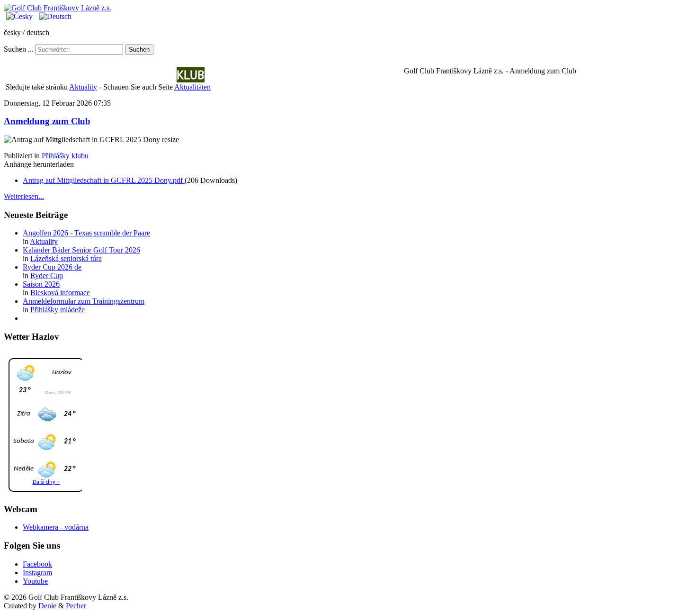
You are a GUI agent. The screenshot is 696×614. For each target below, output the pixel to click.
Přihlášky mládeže (57, 310)
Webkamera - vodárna (56, 527)
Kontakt (325, 74)
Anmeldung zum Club (47, 121)
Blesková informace (60, 293)
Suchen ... (19, 49)
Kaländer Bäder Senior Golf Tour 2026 (81, 250)
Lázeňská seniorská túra (66, 258)
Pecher (76, 606)
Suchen (139, 49)
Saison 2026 (41, 284)
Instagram (37, 573)
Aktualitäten (137, 74)
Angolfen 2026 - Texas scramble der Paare (86, 233)
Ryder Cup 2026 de (52, 267)
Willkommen (60, 74)
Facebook (37, 564)
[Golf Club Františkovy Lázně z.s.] (57, 8)
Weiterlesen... (24, 196)
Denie (47, 606)
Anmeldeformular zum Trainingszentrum (83, 301)
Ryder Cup (46, 275)
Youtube (35, 581)
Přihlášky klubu (65, 156)
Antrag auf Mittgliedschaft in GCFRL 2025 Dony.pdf (104, 180)
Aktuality (83, 87)
